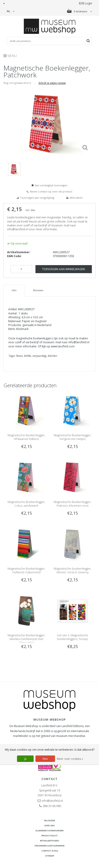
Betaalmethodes (49, 840)
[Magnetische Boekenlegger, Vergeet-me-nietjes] (72, 410)
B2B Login (85, 3)
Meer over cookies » (70, 759)
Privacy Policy (49, 835)
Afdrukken (76, 197)
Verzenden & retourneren (49, 845)
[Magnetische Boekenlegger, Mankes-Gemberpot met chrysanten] (26, 610)
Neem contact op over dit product (51, 191)
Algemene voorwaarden (49, 830)
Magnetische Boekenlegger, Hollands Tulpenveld (26, 570)
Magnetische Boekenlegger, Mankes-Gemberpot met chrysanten (26, 639)
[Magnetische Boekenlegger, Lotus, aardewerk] (26, 477)
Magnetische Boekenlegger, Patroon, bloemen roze (72, 504)
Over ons (49, 825)
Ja (25, 759)
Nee (45, 759)
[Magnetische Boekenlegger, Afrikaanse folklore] (26, 410)
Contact (49, 779)
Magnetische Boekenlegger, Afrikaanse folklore (26, 437)
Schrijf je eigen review (52, 83)
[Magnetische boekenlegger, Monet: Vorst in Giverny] (72, 544)
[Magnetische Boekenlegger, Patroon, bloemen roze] (72, 477)
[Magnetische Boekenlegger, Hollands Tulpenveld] (26, 544)
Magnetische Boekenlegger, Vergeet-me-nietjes (72, 437)
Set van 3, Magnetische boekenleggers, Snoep (72, 637)
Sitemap (49, 855)
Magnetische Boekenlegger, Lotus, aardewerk (26, 504)
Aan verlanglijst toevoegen (51, 185)
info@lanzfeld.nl (52, 801)
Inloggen (49, 820)
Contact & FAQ (49, 850)
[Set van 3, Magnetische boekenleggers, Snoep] (72, 610)
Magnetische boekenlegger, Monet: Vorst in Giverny (72, 570)
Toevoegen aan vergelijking (37, 197)
